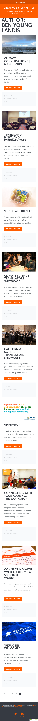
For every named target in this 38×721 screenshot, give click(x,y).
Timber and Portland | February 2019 (15, 137)
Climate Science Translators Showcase (16, 278)
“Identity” (12, 425)
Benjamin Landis (18, 705)
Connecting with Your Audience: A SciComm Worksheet (18, 574)
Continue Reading (13, 88)
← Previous (6, 694)
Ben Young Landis (11, 99)
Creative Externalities (19, 7)
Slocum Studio (18, 706)
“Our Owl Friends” (18, 211)
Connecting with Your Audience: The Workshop (18, 495)
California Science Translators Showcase (14, 353)
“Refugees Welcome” (12, 647)
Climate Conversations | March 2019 (17, 61)
